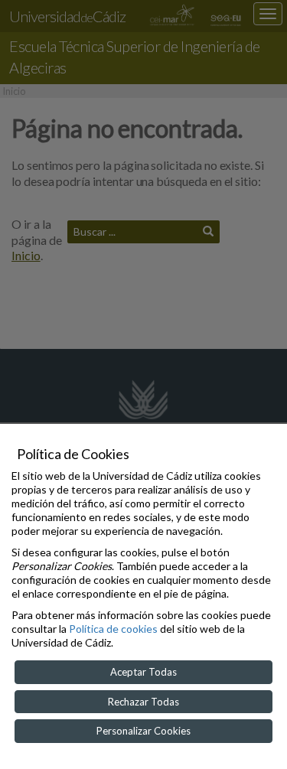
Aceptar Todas (143, 672)
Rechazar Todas (143, 702)
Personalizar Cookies (143, 731)
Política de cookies (113, 628)
